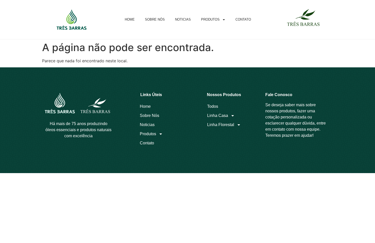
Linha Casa (217, 115)
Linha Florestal (220, 125)
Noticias (183, 19)
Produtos (210, 19)
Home (130, 19)
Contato (243, 19)
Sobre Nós (155, 19)
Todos (212, 106)
